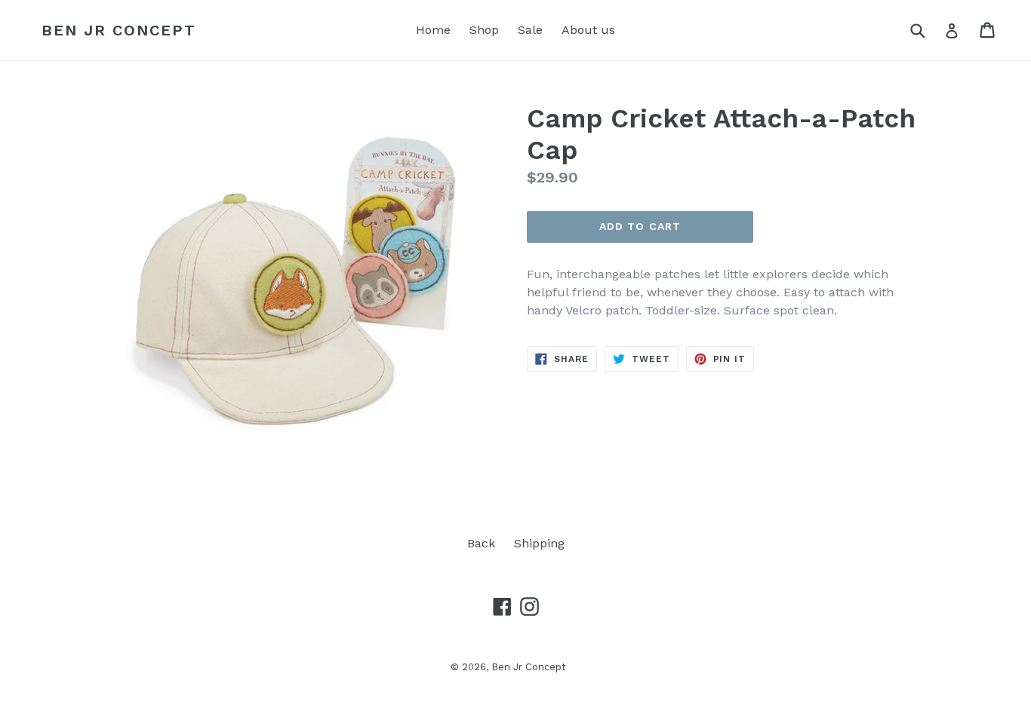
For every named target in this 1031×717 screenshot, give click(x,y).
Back (481, 543)
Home (433, 30)
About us (588, 30)
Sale (530, 30)
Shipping (539, 543)
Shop (484, 30)
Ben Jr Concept (119, 30)
